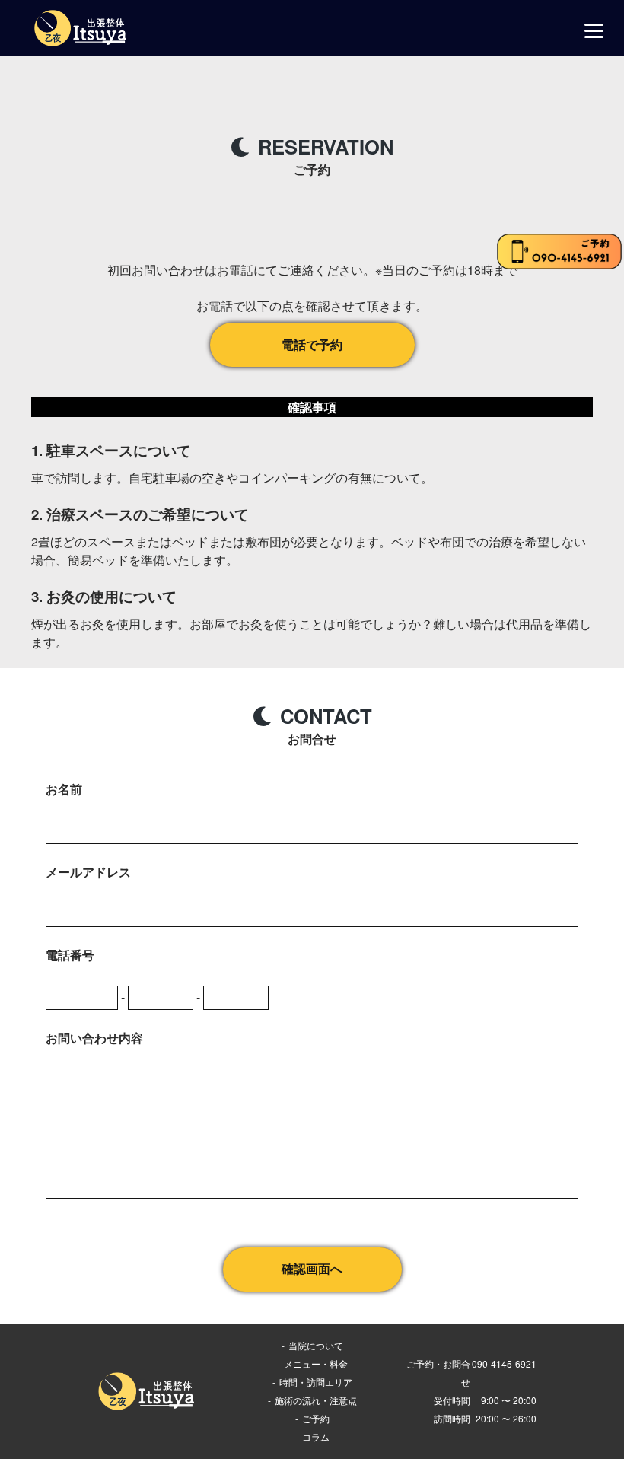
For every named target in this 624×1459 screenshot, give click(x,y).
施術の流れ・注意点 (316, 1400)
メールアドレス (88, 872)
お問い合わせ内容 (94, 1037)
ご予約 (316, 1418)
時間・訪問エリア (315, 1381)
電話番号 (70, 955)
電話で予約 (312, 344)
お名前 (64, 789)
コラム (316, 1436)
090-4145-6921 (504, 1363)
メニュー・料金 (316, 1363)
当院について (315, 1345)
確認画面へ (312, 1269)
